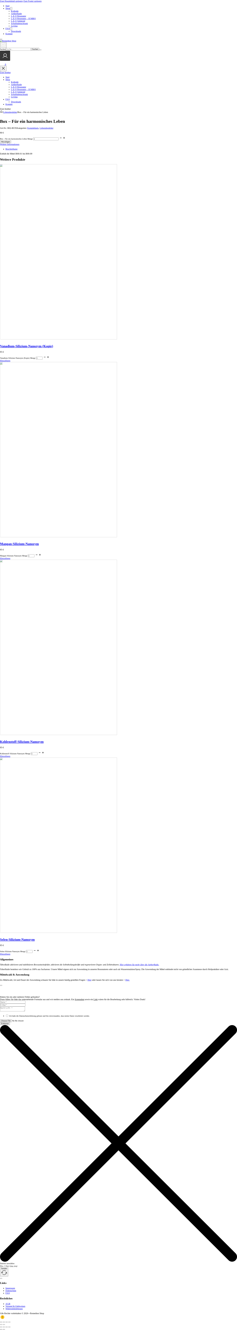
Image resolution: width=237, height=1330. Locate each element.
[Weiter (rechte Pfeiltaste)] (4, 1324)
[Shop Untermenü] (11, 8)
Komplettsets (33, 128)
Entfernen (5, 1024)
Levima (14, 26)
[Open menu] (1, 39)
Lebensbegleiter (10, 112)
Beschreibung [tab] (11, 149)
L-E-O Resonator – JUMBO (23, 18)
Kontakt (8, 34)
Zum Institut (5, 72)
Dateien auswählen (7, 1264)
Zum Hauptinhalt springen (11, 1)
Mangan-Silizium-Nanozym (19, 544)
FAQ (7, 28)
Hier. (127, 980)
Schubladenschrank (19, 23)
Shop (7, 8)
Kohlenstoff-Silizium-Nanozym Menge (15, 754)
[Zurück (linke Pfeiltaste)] (1, 1324)
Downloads (16, 31)
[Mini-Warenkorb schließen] (3, 68)
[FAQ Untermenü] (11, 28)
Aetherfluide (16, 13)
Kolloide (15, 11)
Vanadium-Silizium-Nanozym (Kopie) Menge (17, 358)
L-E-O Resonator (18, 16)
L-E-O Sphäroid (18, 21)
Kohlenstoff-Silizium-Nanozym (22, 741)
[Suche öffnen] (3, 45)
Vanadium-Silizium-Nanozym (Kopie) (26, 346)
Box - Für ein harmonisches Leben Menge (16, 139)
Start (7, 6)
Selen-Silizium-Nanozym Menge (12, 951)
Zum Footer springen (32, 1)
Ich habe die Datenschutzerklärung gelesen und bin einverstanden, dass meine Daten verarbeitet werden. (49, 1016)
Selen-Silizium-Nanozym (17, 939)
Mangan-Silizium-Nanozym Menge (13, 556)
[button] (5, 361)
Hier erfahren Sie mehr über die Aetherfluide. (139, 964)
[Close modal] (1, 985)
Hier (89, 980)
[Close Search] (40, 49)
